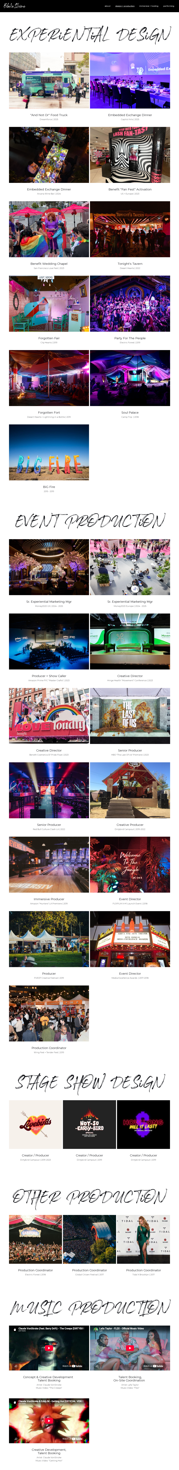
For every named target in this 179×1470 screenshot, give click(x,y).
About (107, 6)
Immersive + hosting (148, 6)
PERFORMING (168, 6)
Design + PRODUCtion (125, 6)
